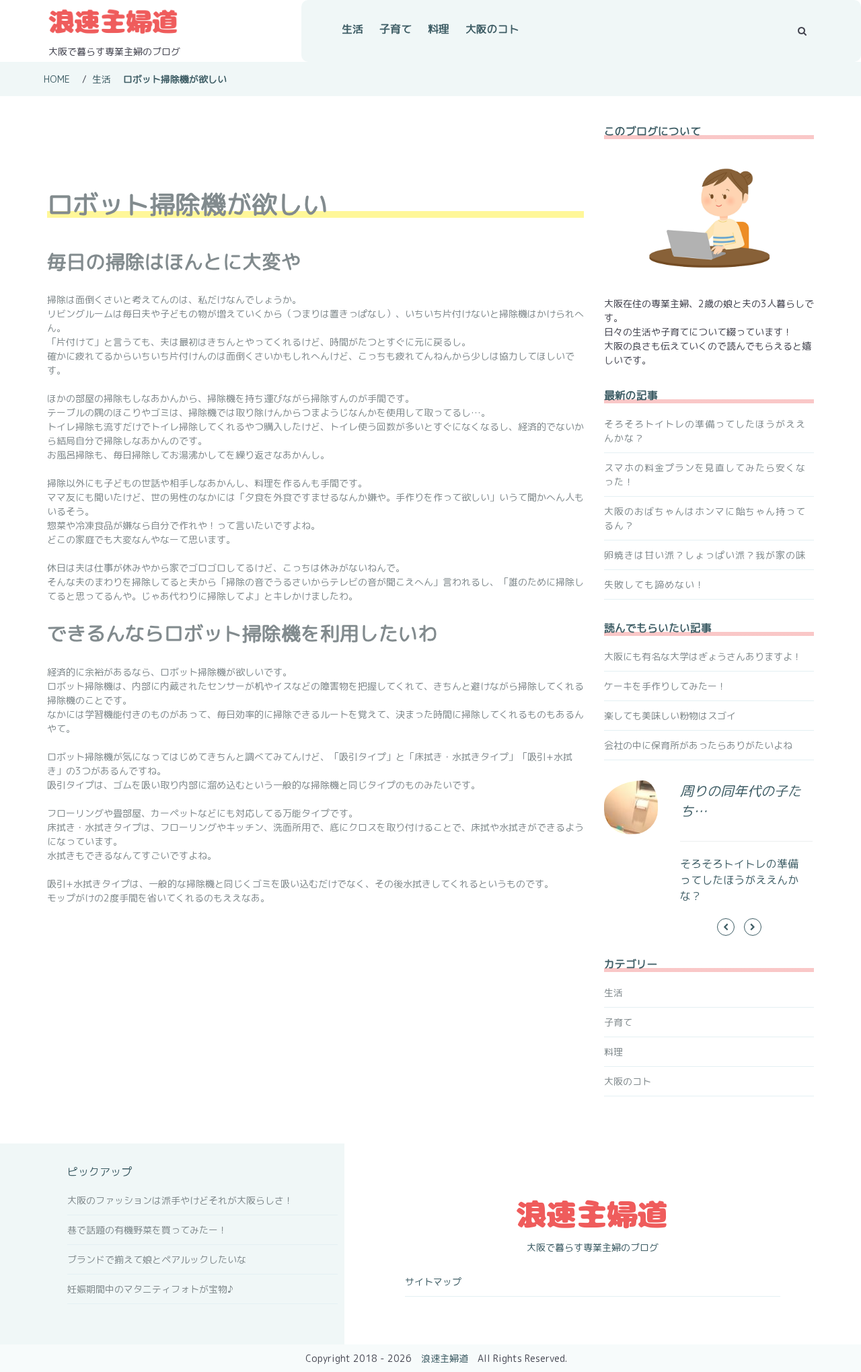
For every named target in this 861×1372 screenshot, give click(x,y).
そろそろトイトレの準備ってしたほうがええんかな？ (705, 430)
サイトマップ (433, 1281)
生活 (352, 29)
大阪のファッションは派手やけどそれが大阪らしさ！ (180, 1200)
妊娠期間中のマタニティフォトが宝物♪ (150, 1289)
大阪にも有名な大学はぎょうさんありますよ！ (703, 656)
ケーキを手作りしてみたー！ (665, 686)
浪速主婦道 (444, 1358)
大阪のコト (492, 29)
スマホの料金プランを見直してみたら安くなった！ (705, 474)
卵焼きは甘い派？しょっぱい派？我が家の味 (705, 555)
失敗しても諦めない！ (654, 584)
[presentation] (726, 927)
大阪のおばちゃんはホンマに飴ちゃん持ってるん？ (705, 518)
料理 (438, 29)
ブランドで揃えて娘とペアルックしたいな (156, 1259)
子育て (395, 29)
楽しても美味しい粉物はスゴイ (670, 715)
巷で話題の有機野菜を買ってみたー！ (147, 1229)
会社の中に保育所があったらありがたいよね (698, 745)
